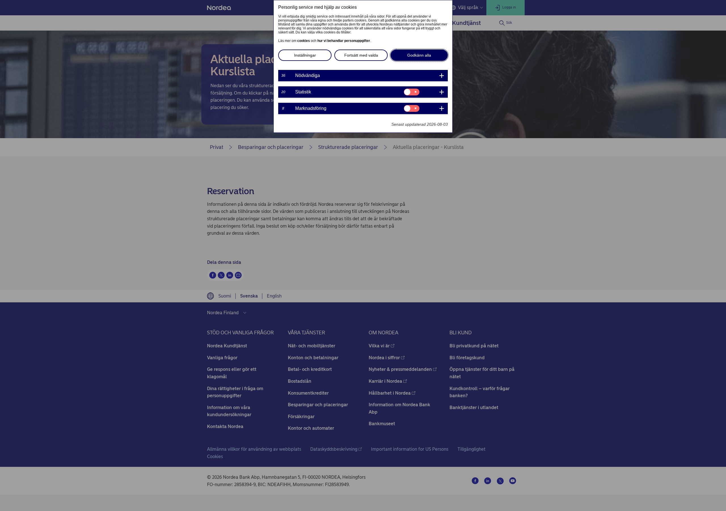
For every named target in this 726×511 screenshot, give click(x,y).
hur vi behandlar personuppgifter (343, 41)
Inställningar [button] (305, 55)
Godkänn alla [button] (419, 55)
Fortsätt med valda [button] (361, 55)
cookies (303, 41)
